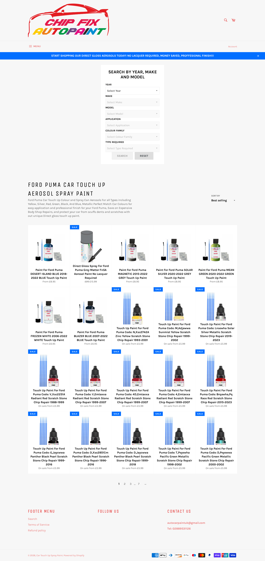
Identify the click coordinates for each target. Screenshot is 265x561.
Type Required (114, 142)
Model (109, 107)
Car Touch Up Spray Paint (49, 555)
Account (232, 46)
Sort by (215, 195)
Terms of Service (38, 524)
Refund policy (37, 530)
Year (108, 84)
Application (113, 119)
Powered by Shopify (74, 555)
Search (32, 519)
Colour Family (114, 130)
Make (108, 96)
